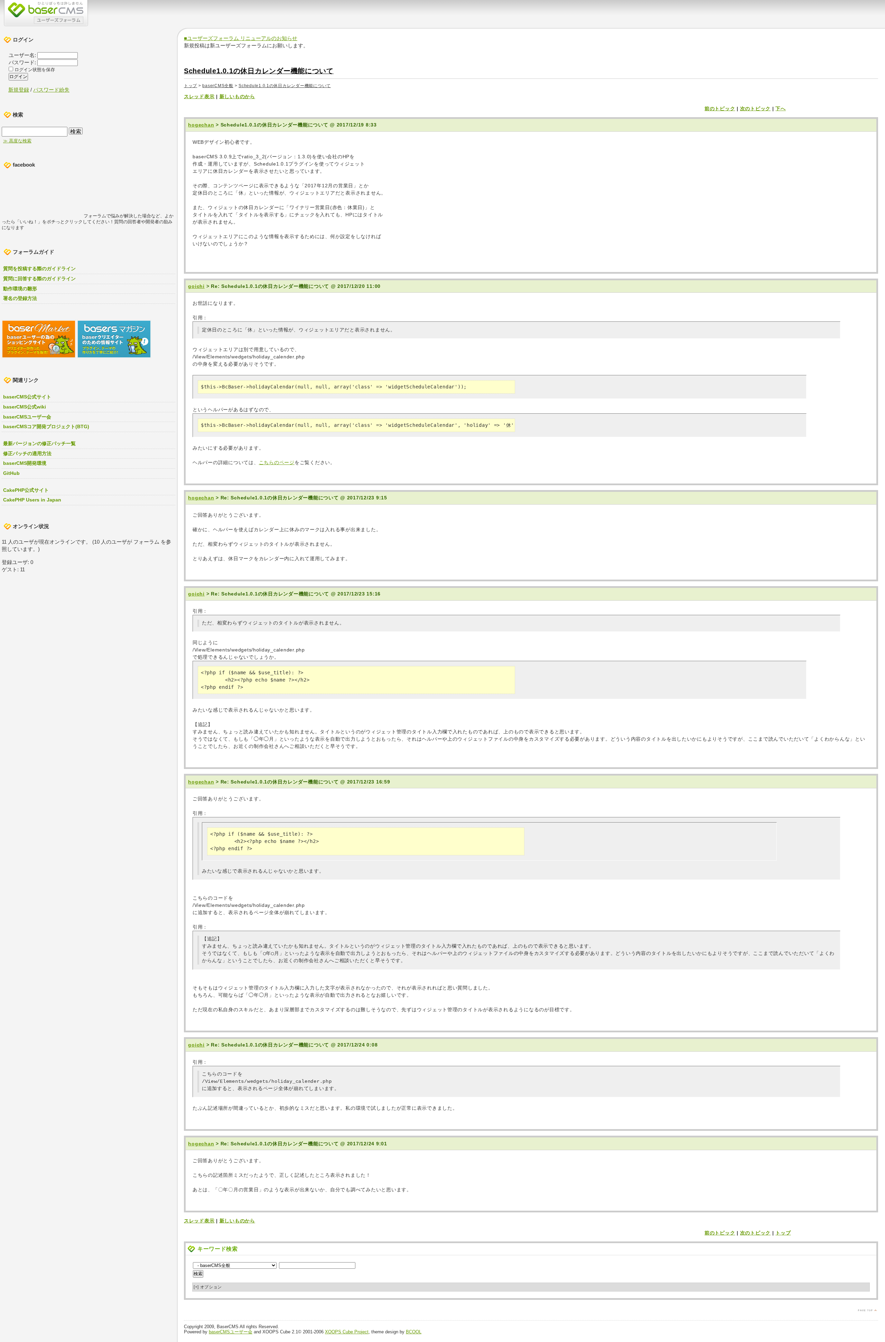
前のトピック (720, 108)
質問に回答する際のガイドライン (39, 278)
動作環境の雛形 (20, 288)
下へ (780, 108)
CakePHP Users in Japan (32, 500)
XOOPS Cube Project (347, 1331)
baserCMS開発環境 (24, 463)
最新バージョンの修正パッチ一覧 (39, 443)
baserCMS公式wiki (24, 407)
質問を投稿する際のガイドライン (39, 268)
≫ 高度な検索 (17, 141)
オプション (208, 1287)
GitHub (11, 473)
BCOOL (413, 1331)
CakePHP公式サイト (26, 490)
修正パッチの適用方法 (27, 453)
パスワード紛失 (51, 90)
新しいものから (237, 96)
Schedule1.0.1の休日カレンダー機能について (259, 71)
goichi (196, 286)
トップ (190, 85)
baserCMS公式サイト (27, 397)
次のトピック (755, 108)
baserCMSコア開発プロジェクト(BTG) (46, 426)
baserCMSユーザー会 (230, 1331)
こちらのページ (277, 462)
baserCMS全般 (217, 85)
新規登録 (18, 90)
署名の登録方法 (20, 298)
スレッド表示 (199, 96)
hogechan (201, 125)
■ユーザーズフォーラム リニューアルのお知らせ (240, 38)
